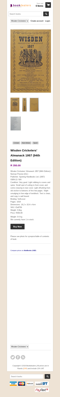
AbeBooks (28, 250)
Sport (35, 143)
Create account (37, 21)
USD (34, 250)
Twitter (12, 357)
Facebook (18, 357)
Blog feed (23, 357)
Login (47, 21)
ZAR (25, 368)
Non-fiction (26, 143)
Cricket (16, 143)
